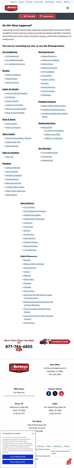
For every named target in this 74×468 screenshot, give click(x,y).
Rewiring (45, 83)
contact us (44, 36)
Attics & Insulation (10, 152)
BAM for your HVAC (52, 134)
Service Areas (38, 2)
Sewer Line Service (13, 127)
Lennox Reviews (30, 250)
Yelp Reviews (29, 234)
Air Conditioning (9, 52)
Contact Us (28, 223)
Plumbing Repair (12, 179)
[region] (18, 449)
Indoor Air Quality (10, 89)
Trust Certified (29, 207)
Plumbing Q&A (47, 160)
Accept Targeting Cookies (18, 456)
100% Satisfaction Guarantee (35, 211)
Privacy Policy (29, 291)
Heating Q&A (47, 157)
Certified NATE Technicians (34, 219)
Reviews (59, 2)
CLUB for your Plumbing (54, 131)
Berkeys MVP (47, 127)
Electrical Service (46, 52)
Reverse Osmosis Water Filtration (18, 138)
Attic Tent (9, 157)
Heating (6, 70)
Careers (21, 2)
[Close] (33, 433)
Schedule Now (48, 16)
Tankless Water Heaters (15, 187)
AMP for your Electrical (54, 138)
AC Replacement (12, 56)
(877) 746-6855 (29, 16)
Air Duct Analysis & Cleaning (16, 93)
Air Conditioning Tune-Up (15, 64)
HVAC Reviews (29, 238)
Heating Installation (13, 75)
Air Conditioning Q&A (50, 153)
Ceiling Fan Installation (50, 60)
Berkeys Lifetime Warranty (34, 264)
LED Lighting (47, 76)
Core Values (28, 227)
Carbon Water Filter (13, 142)
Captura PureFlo (12, 101)
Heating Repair (11, 79)
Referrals (27, 276)
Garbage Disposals (13, 168)
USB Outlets (46, 95)
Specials (66, 2)
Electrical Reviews (31, 246)
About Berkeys (27, 203)
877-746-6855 (19, 346)
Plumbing (6, 163)
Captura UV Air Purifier (14, 105)
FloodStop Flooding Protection (53, 110)
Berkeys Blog (29, 279)
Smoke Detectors (48, 87)
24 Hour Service (30, 268)
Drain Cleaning (11, 124)
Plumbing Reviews (31, 242)
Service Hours (49, 2)
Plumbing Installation (14, 175)
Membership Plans (46, 123)
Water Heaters (11, 195)
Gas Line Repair (12, 172)
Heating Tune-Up (12, 83)
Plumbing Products (47, 102)
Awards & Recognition (32, 215)
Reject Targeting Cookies (17, 462)
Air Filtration (10, 97)
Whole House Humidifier (15, 113)
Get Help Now (44, 148)
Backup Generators (49, 56)
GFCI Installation (48, 72)
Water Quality (8, 134)
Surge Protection (48, 91)
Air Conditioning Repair (14, 60)
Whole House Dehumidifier (16, 109)
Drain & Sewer (9, 119)
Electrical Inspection (49, 68)
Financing (29, 2)
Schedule (27, 287)
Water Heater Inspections (15, 191)
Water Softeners (12, 146)
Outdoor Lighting (48, 80)
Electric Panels (47, 64)
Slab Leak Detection (13, 183)
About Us (14, 2)
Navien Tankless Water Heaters (54, 106)
